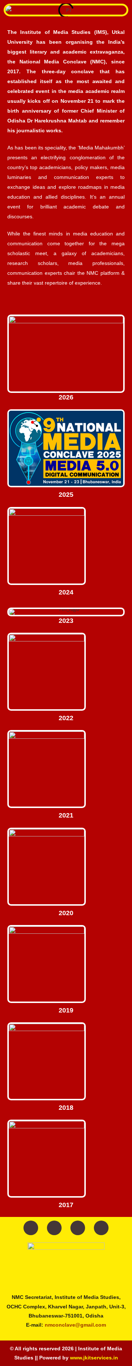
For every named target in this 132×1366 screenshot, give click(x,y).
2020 (66, 913)
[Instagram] (101, 1228)
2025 (66, 494)
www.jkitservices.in (94, 1358)
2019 (66, 1010)
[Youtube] (77, 1228)
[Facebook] (30, 1228)
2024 (66, 592)
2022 (66, 718)
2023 (66, 620)
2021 (66, 815)
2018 (66, 1107)
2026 (66, 397)
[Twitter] (54, 1228)
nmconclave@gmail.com (75, 1325)
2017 (66, 1205)
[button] (10, 10)
